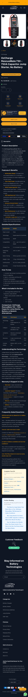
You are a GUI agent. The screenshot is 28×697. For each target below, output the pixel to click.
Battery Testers (7, 606)
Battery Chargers (7, 603)
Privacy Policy (6, 629)
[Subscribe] (23, 577)
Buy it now (14, 123)
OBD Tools (5, 616)
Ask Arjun (5, 652)
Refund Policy (6, 636)
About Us (5, 655)
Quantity (3, 87)
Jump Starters (6, 613)
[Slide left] (1, 44)
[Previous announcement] (2, 2)
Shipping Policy (7, 632)
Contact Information (8, 639)
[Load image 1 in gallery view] (7, 43)
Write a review (14, 547)
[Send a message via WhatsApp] (25, 694)
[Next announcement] (25, 2)
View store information (8, 132)
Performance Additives (9, 609)
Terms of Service (7, 626)
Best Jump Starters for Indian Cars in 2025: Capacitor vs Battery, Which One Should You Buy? (14, 517)
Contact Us (6, 649)
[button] (3, 7)
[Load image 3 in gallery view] (21, 43)
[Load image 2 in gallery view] (14, 43)
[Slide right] (26, 44)
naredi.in (8, 691)
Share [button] (4, 50)
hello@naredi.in (7, 396)
